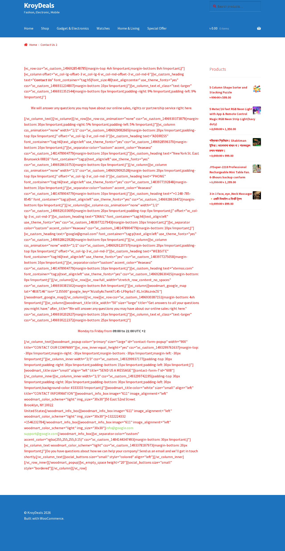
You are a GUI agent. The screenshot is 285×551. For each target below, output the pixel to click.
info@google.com (119, 428)
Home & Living (129, 28)
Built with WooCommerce (43, 518)
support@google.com (41, 433)
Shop (45, 28)
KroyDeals (39, 5)
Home (28, 28)
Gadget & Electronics (73, 28)
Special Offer (157, 28)
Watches (103, 28)
